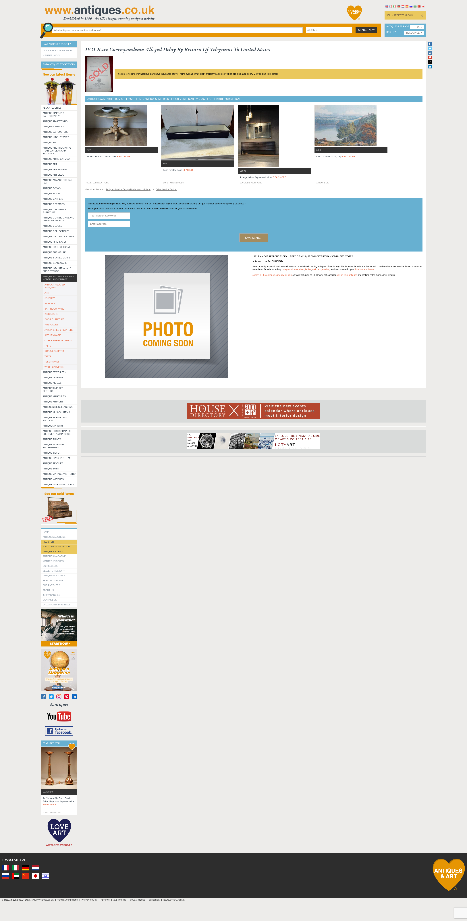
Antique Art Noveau (55, 169)
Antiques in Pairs (53, 426)
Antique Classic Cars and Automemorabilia (58, 219)
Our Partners (51, 585)
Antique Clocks (52, 226)
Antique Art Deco (53, 175)
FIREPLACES (51, 324)
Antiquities (49, 142)
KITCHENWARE (53, 335)
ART (47, 293)
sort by (391, 32)
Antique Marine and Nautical (55, 419)
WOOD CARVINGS (54, 367)
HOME (46, 532)
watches (316, 269)
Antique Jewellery (54, 372)
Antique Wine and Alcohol (59, 484)
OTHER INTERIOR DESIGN (58, 340)
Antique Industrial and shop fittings (57, 270)
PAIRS (48, 346)
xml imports (119, 900)
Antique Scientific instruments (54, 446)
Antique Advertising (55, 121)
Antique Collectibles (56, 231)
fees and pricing (53, 580)
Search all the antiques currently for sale (272, 275)
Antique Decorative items (58, 236)
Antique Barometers (55, 132)
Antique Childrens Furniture (54, 211)
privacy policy (89, 900)
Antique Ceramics (54, 204)
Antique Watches (53, 479)
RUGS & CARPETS (54, 351)
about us (48, 590)
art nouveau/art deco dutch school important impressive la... (59, 801)
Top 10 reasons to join (56, 546)
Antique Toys (51, 468)
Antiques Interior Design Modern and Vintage (58, 278)
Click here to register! (57, 50)
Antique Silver (52, 453)
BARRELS (50, 303)
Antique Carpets (53, 199)
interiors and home (364, 269)
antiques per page (397, 26)
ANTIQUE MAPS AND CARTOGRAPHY (53, 114)
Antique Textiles (53, 463)
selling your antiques (347, 275)
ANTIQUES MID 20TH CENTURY (53, 389)
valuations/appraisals (56, 604)
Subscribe (154, 900)
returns (105, 900)
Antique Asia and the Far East (57, 181)
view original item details (266, 74)
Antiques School (53, 551)
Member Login (51, 55)
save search (253, 238)
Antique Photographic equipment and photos (57, 432)
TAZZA (48, 356)
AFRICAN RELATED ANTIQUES (55, 286)
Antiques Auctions (54, 537)
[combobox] (329, 30)
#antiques (59, 704)
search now (366, 30)
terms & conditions (67, 900)
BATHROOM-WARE (54, 309)
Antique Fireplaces (55, 242)
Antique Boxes (51, 193)
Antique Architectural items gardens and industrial (57, 151)
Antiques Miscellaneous (58, 407)
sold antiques (137, 900)
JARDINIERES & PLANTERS (59, 330)
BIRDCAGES (51, 314)
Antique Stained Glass (56, 257)
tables (308, 269)
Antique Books (52, 188)
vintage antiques (289, 269)
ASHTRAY (50, 298)
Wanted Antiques (53, 561)
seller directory (54, 571)
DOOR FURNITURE (54, 319)
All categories (52, 108)
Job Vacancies (51, 595)
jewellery (326, 269)
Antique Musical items (56, 412)
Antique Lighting (53, 377)
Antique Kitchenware (56, 137)
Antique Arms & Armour (57, 159)
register (48, 542)
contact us (50, 600)
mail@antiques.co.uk (43, 900)
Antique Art (50, 164)
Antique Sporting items (57, 458)
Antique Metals (52, 383)
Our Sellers (50, 566)
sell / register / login (399, 15)
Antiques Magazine (54, 556)
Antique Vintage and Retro (59, 474)
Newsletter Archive (174, 900)
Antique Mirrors (53, 401)
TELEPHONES (52, 361)
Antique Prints (52, 439)
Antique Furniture (54, 252)
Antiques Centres (54, 575)
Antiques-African (53, 126)
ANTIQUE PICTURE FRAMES (57, 247)
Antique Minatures (54, 396)
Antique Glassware (55, 263)
